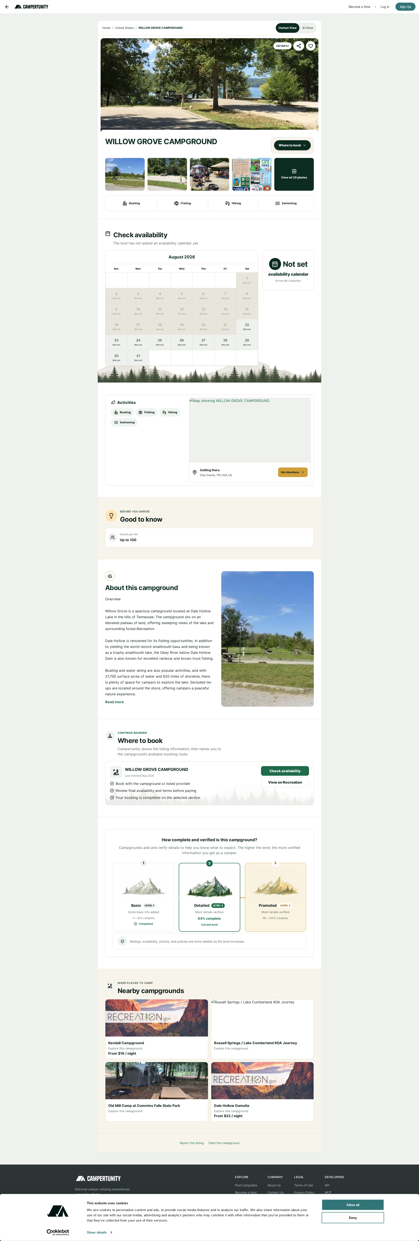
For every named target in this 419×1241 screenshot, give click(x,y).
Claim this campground (223, 1143)
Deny (353, 1217)
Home (106, 27)
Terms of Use (303, 1185)
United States (124, 27)
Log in (385, 7)
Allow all (352, 1205)
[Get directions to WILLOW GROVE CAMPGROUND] (250, 430)
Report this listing (192, 1143)
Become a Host (359, 7)
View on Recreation (285, 782)
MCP (328, 1192)
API (327, 1185)
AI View (307, 27)
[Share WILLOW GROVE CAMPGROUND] (298, 46)
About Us (274, 1185)
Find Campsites (246, 1185)
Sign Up (405, 7)
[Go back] (6, 6)
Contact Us (275, 1192)
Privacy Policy (304, 1192)
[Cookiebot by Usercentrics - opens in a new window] (58, 1232)
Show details (97, 1232)
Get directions (290, 472)
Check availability (285, 771)
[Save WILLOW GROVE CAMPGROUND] (311, 46)
